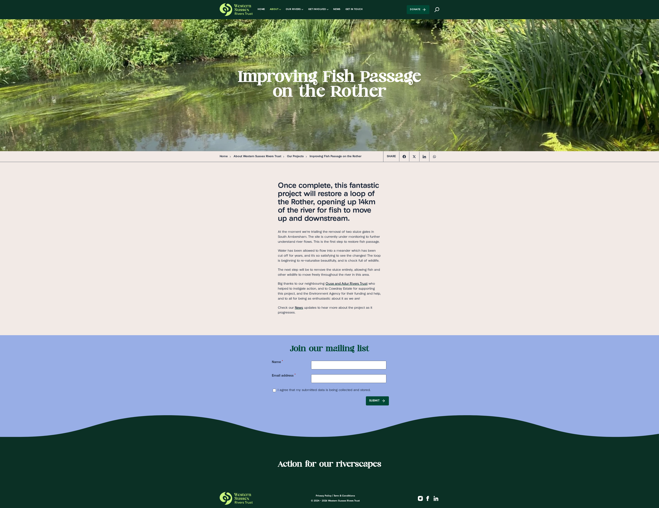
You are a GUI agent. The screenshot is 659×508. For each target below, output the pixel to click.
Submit (374, 400)
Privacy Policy (324, 496)
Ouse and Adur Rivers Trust (346, 284)
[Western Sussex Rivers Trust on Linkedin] (436, 498)
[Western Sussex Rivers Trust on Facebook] (428, 498)
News (336, 9)
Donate (415, 9)
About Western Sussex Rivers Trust (257, 156)
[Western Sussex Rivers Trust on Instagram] (420, 498)
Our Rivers (293, 9)
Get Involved (317, 9)
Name (277, 362)
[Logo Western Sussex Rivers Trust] (236, 10)
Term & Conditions (344, 496)
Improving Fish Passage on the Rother (335, 156)
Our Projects (295, 156)
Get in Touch (354, 9)
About (274, 9)
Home (261, 9)
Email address (284, 375)
